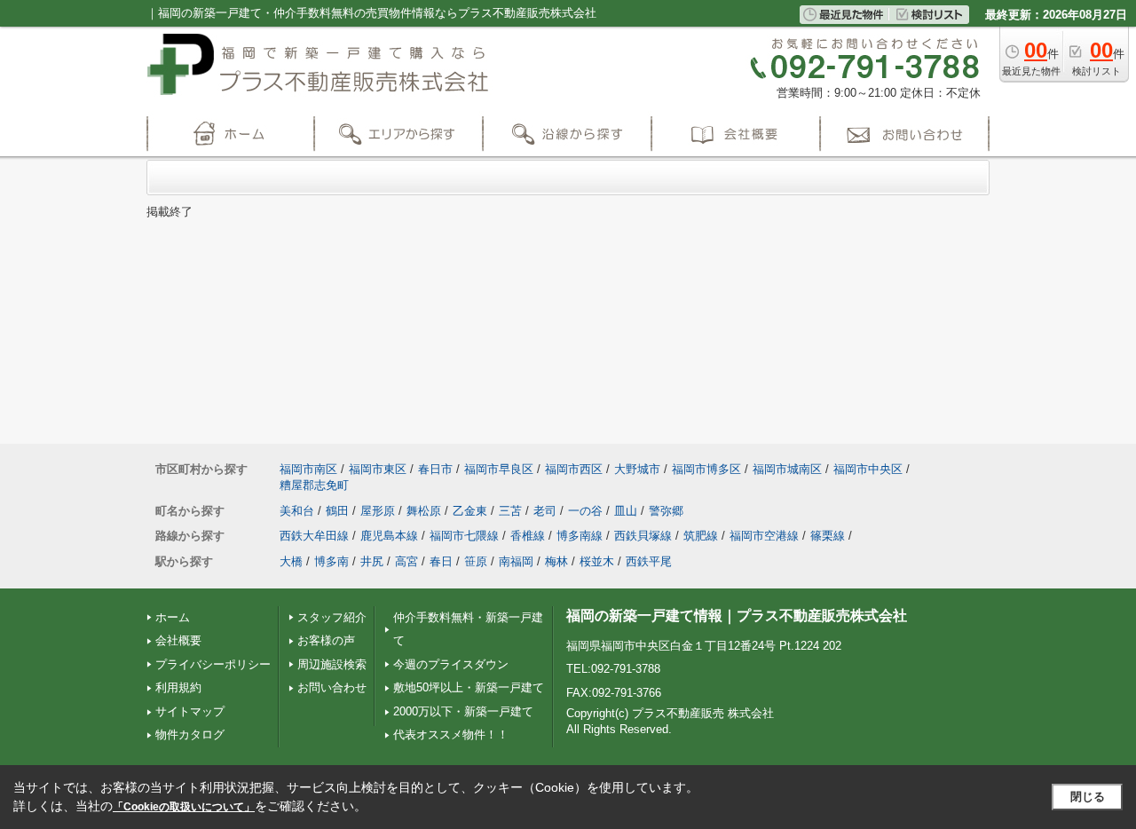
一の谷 (585, 510)
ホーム (172, 617)
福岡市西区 (574, 469)
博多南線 (579, 535)
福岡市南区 (308, 469)
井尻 (371, 561)
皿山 (625, 510)
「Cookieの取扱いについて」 (184, 807)
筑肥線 (700, 535)
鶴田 (337, 510)
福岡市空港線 (764, 535)
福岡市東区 (377, 469)
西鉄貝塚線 (643, 535)
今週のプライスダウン (451, 664)
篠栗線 (827, 535)
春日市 (435, 469)
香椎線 (527, 535)
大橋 (291, 561)
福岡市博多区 (706, 469)
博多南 (331, 561)
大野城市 (637, 469)
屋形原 (377, 510)
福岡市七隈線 (464, 535)
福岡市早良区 (498, 469)
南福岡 (516, 561)
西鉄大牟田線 (314, 535)
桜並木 (597, 561)
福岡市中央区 (868, 469)
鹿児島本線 (389, 535)
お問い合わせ (332, 687)
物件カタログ (190, 734)
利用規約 (178, 687)
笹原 (475, 561)
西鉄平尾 (649, 561)
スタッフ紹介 (332, 617)
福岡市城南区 (787, 469)
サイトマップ (190, 711)
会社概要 (178, 640)
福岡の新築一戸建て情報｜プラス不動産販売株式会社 (736, 615)
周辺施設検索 (332, 664)
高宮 (406, 561)
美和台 (297, 510)
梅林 (556, 561)
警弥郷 (666, 510)
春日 (441, 561)
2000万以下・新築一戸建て (463, 711)
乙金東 (470, 510)
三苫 (510, 510)
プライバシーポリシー (213, 664)
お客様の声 (326, 640)
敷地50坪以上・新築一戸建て (468, 687)
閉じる (1087, 796)
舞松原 (423, 510)
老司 (544, 510)
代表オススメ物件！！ (451, 734)
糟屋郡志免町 (314, 485)
